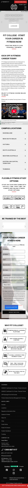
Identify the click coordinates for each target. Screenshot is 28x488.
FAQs (2, 421)
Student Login (22, 4)
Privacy (5, 477)
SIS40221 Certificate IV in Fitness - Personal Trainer (13, 391)
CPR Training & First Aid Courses (9, 394)
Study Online (4, 424)
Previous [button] (2, 22)
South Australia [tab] (9, 150)
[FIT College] (14, 7)
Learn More (14, 26)
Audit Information (13, 479)
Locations (3, 408)
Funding (3, 434)
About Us (3, 417)
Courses (3, 404)
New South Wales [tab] (9, 138)
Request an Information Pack (8, 411)
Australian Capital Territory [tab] (10, 162)
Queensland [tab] (7, 133)
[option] (14, 21)
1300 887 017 (5, 1)
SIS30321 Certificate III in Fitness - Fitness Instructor (14, 388)
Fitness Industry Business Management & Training (13, 397)
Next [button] (26, 22)
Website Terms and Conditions (16, 477)
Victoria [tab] (6, 144)
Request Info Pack (20, 2)
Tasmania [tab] (6, 169)
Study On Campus (5, 427)
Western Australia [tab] (10, 156)
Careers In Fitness (5, 414)
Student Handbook (6, 431)
